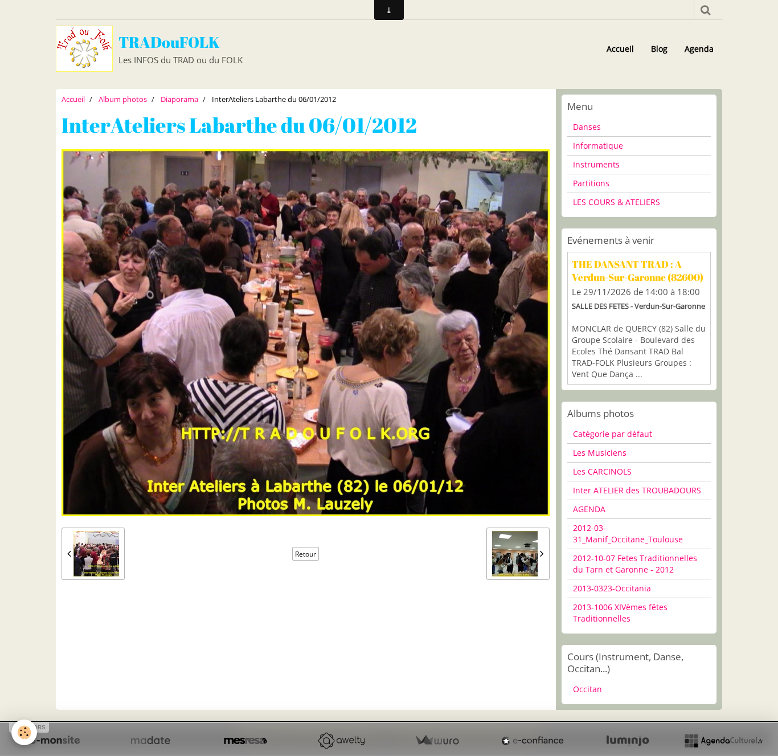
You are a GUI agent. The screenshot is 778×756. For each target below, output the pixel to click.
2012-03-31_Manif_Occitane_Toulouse (628, 533)
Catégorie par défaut (612, 433)
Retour (305, 553)
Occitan (587, 689)
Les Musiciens (600, 452)
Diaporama (179, 99)
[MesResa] (245, 740)
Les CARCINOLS (602, 471)
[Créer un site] (54, 740)
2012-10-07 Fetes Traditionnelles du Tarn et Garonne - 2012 (635, 564)
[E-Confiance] (532, 740)
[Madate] (150, 740)
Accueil (620, 48)
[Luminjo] (627, 740)
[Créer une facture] (437, 740)
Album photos (123, 99)
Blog (659, 48)
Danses (587, 126)
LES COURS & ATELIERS (616, 202)
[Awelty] (341, 740)
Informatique (598, 145)
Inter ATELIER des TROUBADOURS (637, 490)
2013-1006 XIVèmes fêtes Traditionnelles (620, 613)
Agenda (699, 48)
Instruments (596, 164)
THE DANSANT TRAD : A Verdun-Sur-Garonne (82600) (637, 270)
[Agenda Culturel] (723, 740)
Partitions (591, 183)
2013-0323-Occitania (612, 588)
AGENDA (589, 509)
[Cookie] (24, 732)
